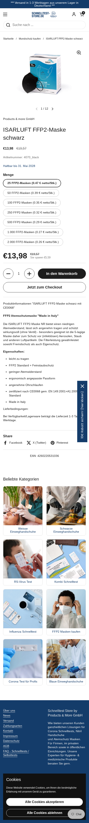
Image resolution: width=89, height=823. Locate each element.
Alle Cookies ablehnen (44, 813)
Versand (8, 720)
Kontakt (8, 730)
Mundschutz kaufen (30, 38)
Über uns (9, 710)
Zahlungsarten (12, 725)
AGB (6, 746)
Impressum (10, 735)
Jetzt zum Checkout (44, 287)
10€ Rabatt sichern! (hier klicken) (82, 414)
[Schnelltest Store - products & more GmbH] (44, 14)
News (6, 715)
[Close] (82, 386)
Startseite (8, 38)
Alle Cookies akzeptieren (44, 802)
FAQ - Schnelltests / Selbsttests (16, 753)
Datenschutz (11, 740)
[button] (82, 14)
